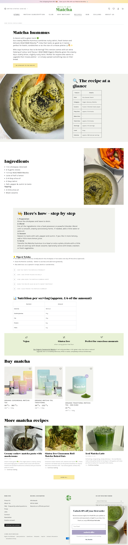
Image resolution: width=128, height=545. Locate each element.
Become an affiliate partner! (39, 506)
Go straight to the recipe (25, 65)
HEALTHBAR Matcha (28, 43)
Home (5, 23)
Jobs (5, 512)
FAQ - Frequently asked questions (15, 506)
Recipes (10, 23)
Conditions (30, 536)
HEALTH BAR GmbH (13, 534)
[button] (109, 9)
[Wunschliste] (113, 9)
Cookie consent (9, 520)
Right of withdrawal (9, 536)
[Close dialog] (124, 509)
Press (6, 509)
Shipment (36, 536)
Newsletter (8, 517)
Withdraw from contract (13, 525)
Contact (7, 514)
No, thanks (89, 539)
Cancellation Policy (11, 538)
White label (34, 503)
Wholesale (33, 500)
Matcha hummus (17, 23)
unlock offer (89, 532)
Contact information (52, 536)
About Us (7, 503)
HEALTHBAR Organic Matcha (49, 52)
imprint (43, 536)
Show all (64, 477)
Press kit (7, 500)
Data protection (21, 536)
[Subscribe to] (121, 501)
